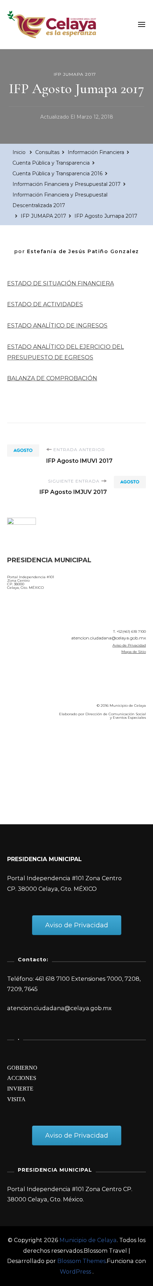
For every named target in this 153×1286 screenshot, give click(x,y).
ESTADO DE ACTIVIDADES (45, 304)
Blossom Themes (81, 1261)
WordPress (75, 1271)
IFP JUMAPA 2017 (75, 74)
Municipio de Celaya (88, 1240)
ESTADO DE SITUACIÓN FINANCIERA (60, 283)
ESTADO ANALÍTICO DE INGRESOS (57, 325)
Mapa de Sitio (133, 651)
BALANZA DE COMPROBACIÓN (52, 378)
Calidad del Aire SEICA (45, 746)
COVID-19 (22, 766)
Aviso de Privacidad (129, 645)
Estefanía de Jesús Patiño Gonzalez (83, 251)
